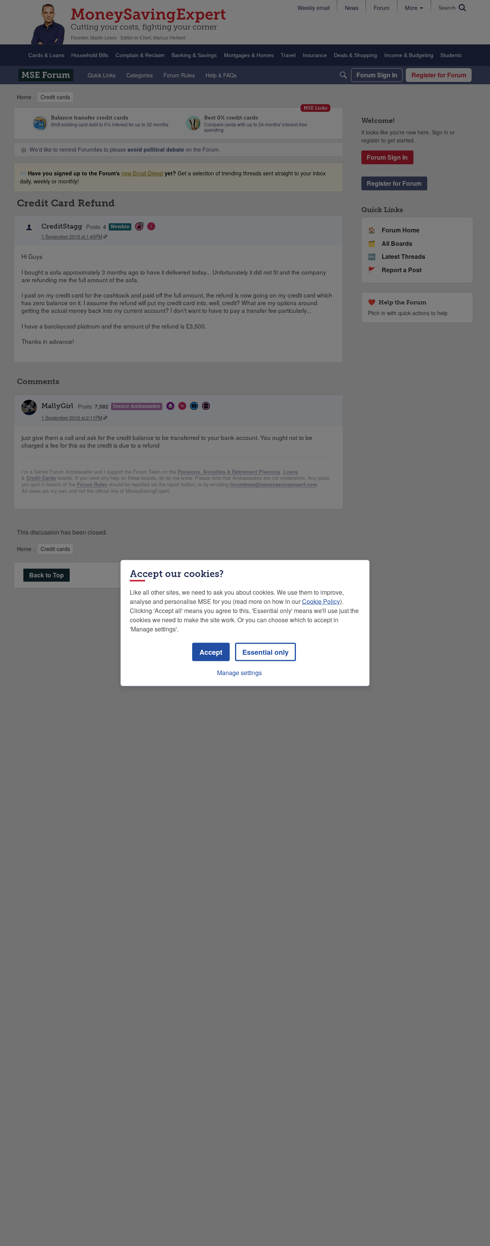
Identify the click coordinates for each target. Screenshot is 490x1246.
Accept (210, 652)
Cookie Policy (321, 601)
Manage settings (239, 672)
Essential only (265, 652)
